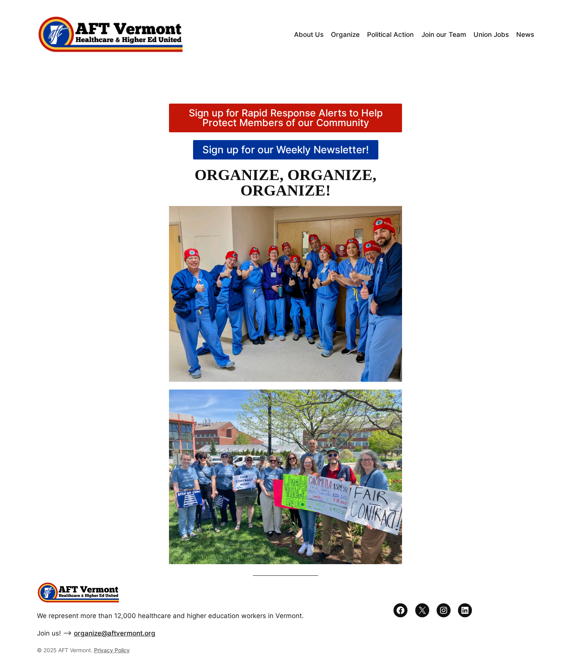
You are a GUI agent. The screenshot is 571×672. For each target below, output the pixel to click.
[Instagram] (444, 610)
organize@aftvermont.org (114, 633)
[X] (422, 610)
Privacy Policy (112, 650)
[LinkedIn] (465, 610)
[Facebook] (400, 610)
